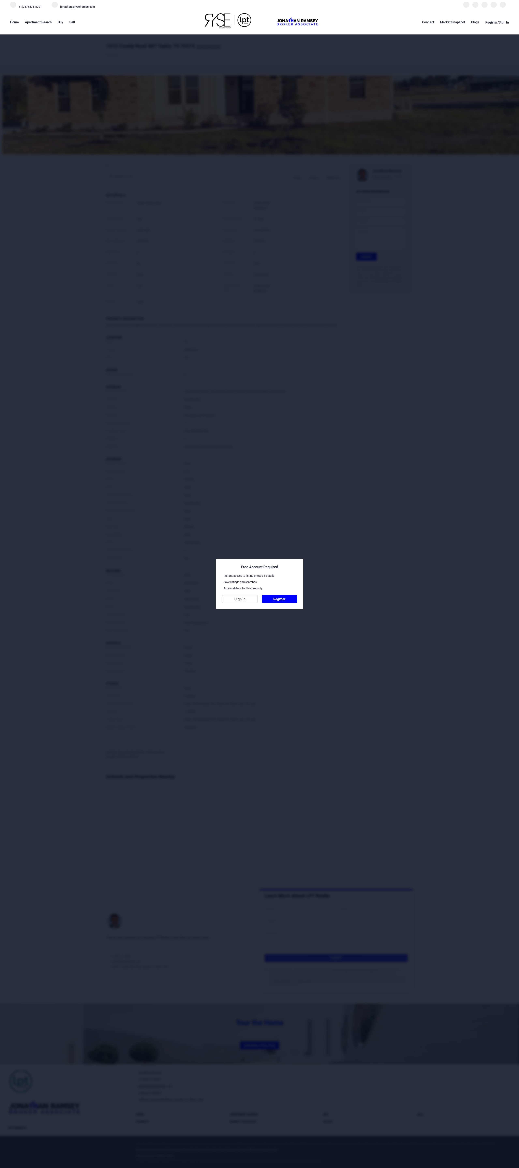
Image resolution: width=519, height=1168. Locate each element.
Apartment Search (38, 22)
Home (14, 22)
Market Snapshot (452, 22)
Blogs (475, 22)
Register (279, 599)
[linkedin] (475, 7)
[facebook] (466, 7)
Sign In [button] (504, 22)
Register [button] (491, 22)
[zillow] (484, 7)
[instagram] (494, 7)
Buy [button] (60, 22)
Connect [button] (428, 22)
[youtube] (503, 7)
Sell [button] (72, 22)
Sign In (240, 599)
